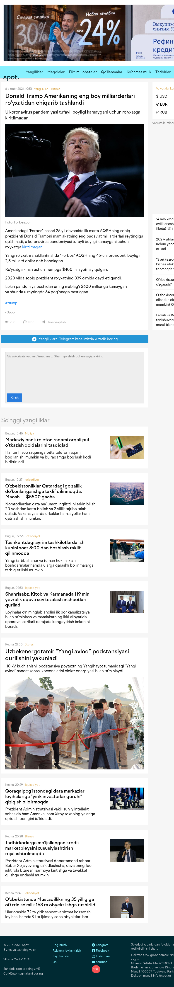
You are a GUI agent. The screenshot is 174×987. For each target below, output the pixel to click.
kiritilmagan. (33, 247)
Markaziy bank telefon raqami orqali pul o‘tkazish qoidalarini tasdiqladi (47, 442)
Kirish (14, 398)
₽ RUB (161, 112)
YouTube (101, 962)
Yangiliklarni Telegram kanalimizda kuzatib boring (77, 339)
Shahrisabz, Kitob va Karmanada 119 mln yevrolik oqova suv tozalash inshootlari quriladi (47, 599)
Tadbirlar (163, 72)
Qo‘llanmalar (111, 72)
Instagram (102, 956)
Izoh (31, 322)
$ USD (161, 96)
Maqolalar (56, 72)
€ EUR (161, 104)
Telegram (101, 945)
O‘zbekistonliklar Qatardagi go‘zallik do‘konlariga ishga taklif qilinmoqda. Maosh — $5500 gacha (43, 491)
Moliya (29, 433)
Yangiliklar (34, 72)
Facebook (102, 950)
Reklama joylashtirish (67, 950)
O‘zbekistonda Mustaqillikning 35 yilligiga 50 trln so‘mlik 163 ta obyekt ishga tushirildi (51, 902)
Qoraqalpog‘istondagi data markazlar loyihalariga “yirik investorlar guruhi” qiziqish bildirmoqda (45, 796)
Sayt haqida (61, 956)
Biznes (29, 644)
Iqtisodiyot (31, 479)
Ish (55, 962)
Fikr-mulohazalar (83, 72)
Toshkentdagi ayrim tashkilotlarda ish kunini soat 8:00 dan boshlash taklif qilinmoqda (45, 548)
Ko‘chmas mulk (139, 72)
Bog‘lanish (60, 945)
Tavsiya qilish (56, 322)
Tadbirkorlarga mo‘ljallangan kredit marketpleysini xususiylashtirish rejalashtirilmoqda (42, 848)
